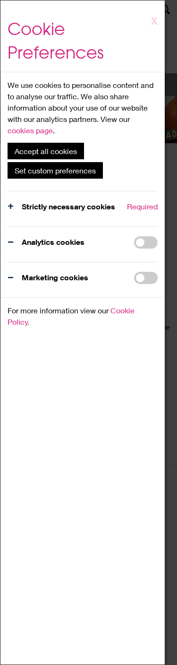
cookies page (30, 130)
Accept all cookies (46, 151)
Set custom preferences (55, 170)
